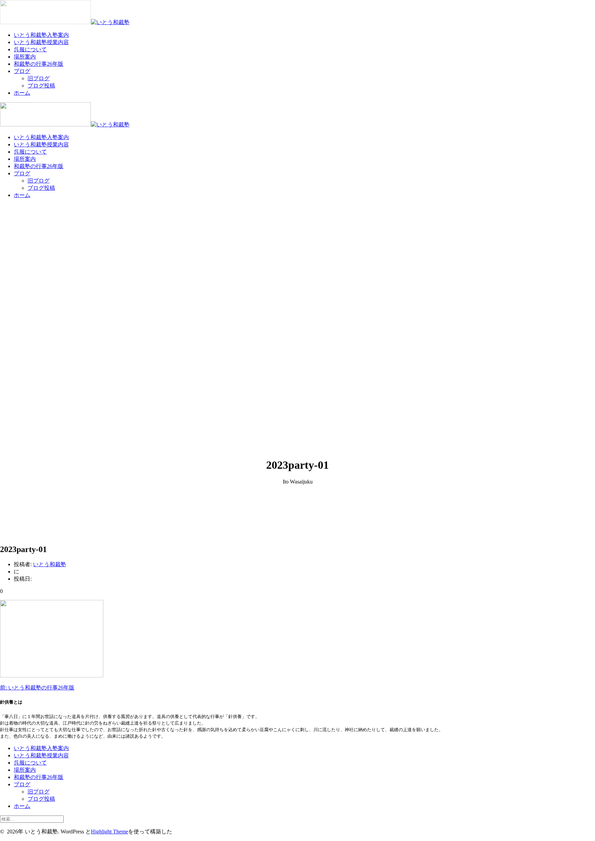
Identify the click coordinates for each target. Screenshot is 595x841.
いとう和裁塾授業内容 (41, 42)
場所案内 (25, 57)
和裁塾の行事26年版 (38, 64)
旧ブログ (39, 78)
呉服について (30, 49)
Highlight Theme (109, 831)
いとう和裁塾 (49, 564)
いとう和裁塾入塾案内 (41, 35)
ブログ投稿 (41, 86)
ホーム (22, 93)
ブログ (22, 71)
